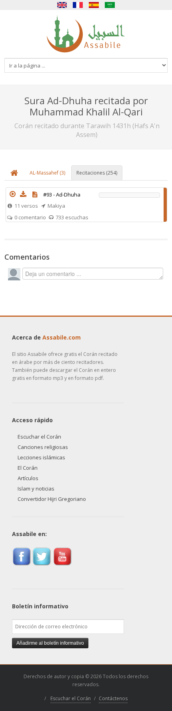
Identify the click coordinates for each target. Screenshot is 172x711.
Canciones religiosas (43, 447)
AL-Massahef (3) (47, 172)
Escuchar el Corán (39, 436)
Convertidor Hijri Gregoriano (52, 498)
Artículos (28, 478)
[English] (62, 5)
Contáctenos (113, 698)
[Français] (78, 5)
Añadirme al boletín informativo (50, 643)
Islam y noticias (36, 488)
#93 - (61, 194)
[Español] (94, 5)
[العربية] (110, 5)
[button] (13, 194)
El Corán (28, 467)
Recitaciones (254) (96, 172)
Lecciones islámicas (41, 457)
